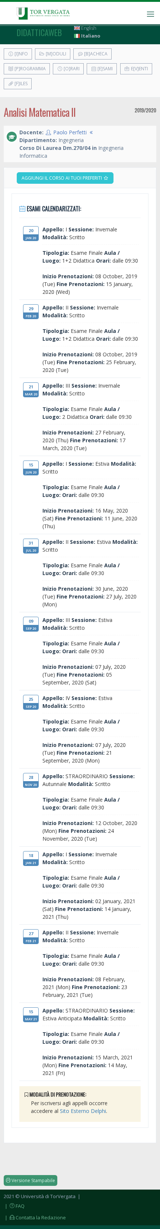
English (88, 28)
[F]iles (20, 83)
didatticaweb (39, 32)
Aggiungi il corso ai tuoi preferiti (62, 178)
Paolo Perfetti (70, 132)
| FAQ (14, 1206)
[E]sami (104, 68)
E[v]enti (139, 68)
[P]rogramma (29, 68)
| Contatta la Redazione (35, 1217)
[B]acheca (95, 54)
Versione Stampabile (32, 1180)
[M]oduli (55, 54)
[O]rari (71, 68)
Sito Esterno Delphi (83, 1110)
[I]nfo (20, 54)
